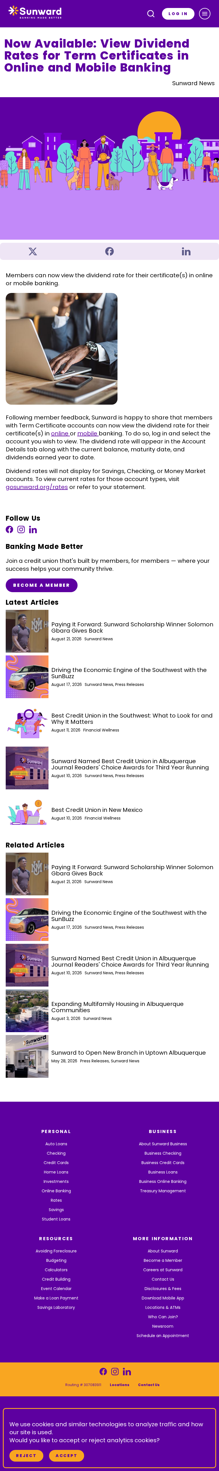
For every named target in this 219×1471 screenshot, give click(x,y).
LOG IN (178, 14)
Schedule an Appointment (163, 1335)
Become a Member (41, 585)
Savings (56, 1210)
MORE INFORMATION (163, 1238)
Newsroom (162, 1326)
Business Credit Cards (162, 1163)
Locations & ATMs (163, 1307)
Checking (56, 1153)
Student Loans (56, 1219)
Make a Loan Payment (56, 1298)
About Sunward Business (163, 1144)
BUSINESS (163, 1131)
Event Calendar (56, 1288)
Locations (119, 1384)
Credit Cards (56, 1163)
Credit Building (56, 1279)
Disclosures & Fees (163, 1288)
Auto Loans (56, 1144)
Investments (56, 1181)
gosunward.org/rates (37, 487)
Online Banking (56, 1191)
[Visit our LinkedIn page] (33, 531)
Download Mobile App (163, 1298)
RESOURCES (56, 1238)
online (60, 433)
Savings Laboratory (56, 1307)
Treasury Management (163, 1191)
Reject (26, 1455)
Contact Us (163, 1279)
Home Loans (56, 1172)
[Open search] (150, 13)
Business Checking (163, 1153)
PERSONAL (56, 1131)
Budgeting (56, 1260)
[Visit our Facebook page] (9, 531)
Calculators (56, 1270)
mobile (88, 433)
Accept (67, 1455)
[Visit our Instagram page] (21, 531)
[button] (204, 13)
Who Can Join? (163, 1317)
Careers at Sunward (162, 1270)
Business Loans (163, 1172)
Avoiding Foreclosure (56, 1251)
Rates (56, 1200)
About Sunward (163, 1251)
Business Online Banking (162, 1181)
